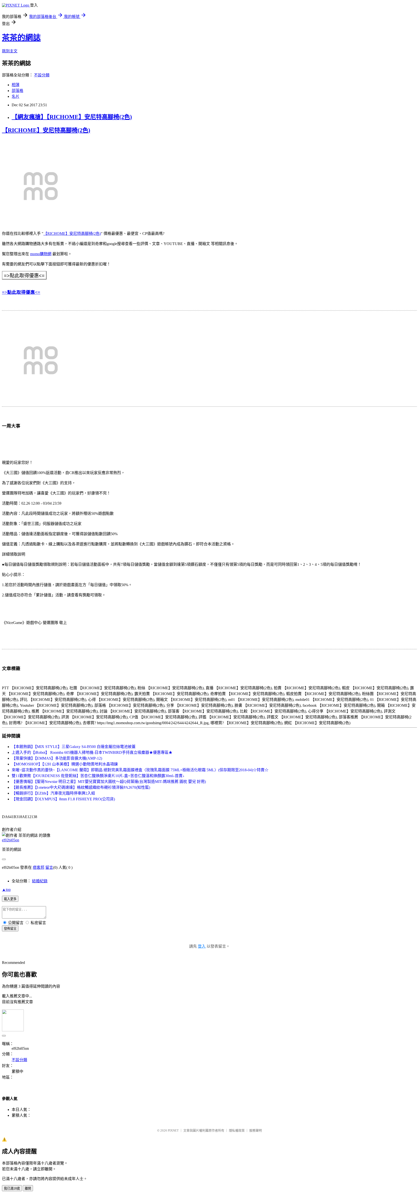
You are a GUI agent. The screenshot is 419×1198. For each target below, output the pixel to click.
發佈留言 (10, 928)
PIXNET (173, 1130)
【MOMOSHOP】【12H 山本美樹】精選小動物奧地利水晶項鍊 (65, 764)
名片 (15, 96)
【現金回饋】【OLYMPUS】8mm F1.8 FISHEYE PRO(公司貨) (63, 799)
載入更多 (10, 899)
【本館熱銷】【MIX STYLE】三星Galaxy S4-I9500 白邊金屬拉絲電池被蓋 (74, 747)
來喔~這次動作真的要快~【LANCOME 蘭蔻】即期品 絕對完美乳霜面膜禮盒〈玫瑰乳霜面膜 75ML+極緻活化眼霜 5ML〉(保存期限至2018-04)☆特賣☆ (140, 770)
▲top (6, 889)
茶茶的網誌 (21, 37)
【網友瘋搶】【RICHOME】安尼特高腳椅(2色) (72, 117)
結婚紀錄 (40, 881)
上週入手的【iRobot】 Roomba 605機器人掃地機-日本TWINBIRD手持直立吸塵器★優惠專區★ (92, 752)
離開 (28, 1188)
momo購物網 (40, 254)
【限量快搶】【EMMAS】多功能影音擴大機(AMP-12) (57, 758)
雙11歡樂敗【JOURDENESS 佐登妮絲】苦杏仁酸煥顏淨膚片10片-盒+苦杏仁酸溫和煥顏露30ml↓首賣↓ (98, 776)
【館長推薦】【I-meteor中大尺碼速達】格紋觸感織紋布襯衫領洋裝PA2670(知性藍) (81, 787)
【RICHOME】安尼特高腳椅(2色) (46, 130)
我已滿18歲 (12, 1188)
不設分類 (41, 75)
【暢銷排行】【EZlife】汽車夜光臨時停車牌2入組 (53, 793)
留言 (49, 867)
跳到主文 (9, 51)
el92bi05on (10, 840)
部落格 (17, 91)
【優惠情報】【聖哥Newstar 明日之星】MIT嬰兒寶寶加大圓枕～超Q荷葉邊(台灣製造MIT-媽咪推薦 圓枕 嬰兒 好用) (109, 782)
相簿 (15, 85)
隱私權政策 (237, 1130)
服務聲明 (255, 1130)
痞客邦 (38, 867)
